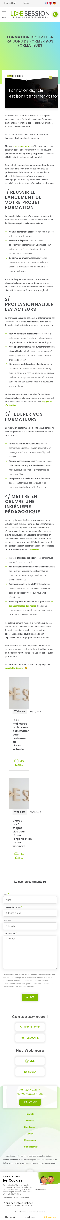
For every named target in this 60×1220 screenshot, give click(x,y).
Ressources (30, 1140)
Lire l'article (19, 763)
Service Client (10, 3)
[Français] (46, 4)
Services (30, 1120)
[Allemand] (54, 4)
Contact (25, 3)
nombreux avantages (22, 146)
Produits (30, 1114)
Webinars (19, 711)
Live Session (33, 549)
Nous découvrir (30, 1146)
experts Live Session (14, 668)
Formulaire (32, 1038)
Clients (30, 1133)
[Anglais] (50, 4)
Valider (30, 997)
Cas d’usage (30, 1127)
